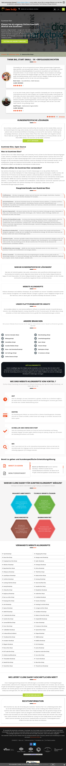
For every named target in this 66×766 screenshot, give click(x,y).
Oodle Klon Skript (40, 593)
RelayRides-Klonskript (41, 589)
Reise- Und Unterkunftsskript (13, 349)
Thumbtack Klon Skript (9, 637)
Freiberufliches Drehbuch (9, 633)
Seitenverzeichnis (29, 740)
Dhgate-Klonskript (8, 644)
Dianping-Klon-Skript (8, 600)
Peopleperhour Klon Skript (10, 561)
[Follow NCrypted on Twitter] (34, 743)
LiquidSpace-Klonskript (9, 575)
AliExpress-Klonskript (8, 571)
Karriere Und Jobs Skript (12, 335)
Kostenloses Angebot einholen (15, 41)
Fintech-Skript (42, 346)
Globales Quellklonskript (9, 655)
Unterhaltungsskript (44, 338)
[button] (59, 9)
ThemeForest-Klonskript (41, 665)
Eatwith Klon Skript (8, 662)
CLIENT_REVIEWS (18, 83)
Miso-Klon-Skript (39, 662)
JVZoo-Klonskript (39, 568)
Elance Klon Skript (8, 647)
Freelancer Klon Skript (41, 626)
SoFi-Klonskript (7, 604)
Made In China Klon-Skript (42, 615)
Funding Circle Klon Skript (42, 604)
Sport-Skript (41, 342)
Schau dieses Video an (23, 2)
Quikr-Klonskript (39, 561)
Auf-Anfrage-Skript (11, 353)
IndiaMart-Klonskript (40, 611)
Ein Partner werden (50, 740)
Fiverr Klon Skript (7, 626)
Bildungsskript (9, 338)
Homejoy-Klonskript (40, 564)
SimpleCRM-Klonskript (41, 618)
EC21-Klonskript (39, 644)
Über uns (21, 740)
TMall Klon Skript (39, 571)
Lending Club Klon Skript (9, 582)
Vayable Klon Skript (40, 586)
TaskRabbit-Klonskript (9, 629)
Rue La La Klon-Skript (8, 597)
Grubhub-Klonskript (40, 597)
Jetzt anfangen (33, 141)
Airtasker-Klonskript (8, 640)
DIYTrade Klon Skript (8, 651)
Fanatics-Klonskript (40, 600)
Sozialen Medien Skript (11, 346)
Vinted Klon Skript (8, 665)
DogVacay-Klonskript (8, 593)
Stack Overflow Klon (40, 582)
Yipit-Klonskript (7, 553)
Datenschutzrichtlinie (35, 737)
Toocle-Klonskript (40, 658)
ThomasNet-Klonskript (9, 658)
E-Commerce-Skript (44, 353)
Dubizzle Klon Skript (40, 575)
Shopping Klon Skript (40, 553)
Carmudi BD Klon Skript (9, 622)
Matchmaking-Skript (44, 335)
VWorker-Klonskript (8, 564)
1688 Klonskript (39, 637)
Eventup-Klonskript (40, 579)
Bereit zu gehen (15, 466)
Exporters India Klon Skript (42, 651)
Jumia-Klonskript (39, 647)
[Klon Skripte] (8, 8)
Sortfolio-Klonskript (8, 579)
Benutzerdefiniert (17, 473)
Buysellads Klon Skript (9, 568)
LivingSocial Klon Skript (41, 608)
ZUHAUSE (4, 54)
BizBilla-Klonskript (40, 640)
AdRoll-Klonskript (7, 611)
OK (53, 764)
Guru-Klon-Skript (39, 655)
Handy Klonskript (7, 586)
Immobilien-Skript (10, 342)
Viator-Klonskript (39, 622)
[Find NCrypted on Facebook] (31, 743)
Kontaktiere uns (39, 740)
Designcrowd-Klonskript (41, 557)
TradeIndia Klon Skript (9, 615)
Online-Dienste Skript (11, 356)
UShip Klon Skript (7, 589)
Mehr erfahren (44, 764)
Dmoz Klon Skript (7, 557)
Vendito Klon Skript (8, 618)
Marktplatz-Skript (14, 54)
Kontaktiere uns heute (33, 695)
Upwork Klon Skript (40, 629)
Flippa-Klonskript (39, 633)
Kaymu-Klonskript (7, 608)
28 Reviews (62, 116)
